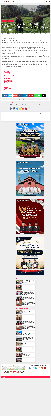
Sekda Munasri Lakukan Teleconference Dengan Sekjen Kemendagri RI (7, 88)
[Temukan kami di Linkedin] (19, 109)
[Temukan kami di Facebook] (30, 368)
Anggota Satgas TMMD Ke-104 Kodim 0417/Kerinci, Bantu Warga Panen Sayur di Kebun (25, 27)
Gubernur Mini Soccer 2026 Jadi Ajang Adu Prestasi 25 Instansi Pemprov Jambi (28, 338)
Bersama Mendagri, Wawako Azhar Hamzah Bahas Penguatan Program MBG (28, 317)
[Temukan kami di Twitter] (16, 109)
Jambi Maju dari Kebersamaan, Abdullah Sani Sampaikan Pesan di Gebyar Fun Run (28, 303)
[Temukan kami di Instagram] (13, 109)
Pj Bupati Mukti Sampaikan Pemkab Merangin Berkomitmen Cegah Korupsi (28, 343)
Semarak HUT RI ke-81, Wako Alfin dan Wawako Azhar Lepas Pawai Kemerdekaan (28, 281)
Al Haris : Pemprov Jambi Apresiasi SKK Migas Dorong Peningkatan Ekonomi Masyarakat (28, 354)
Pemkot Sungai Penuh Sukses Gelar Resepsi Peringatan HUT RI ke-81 (28, 298)
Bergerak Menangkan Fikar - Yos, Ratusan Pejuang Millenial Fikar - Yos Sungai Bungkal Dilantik (28, 360)
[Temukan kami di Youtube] (26, 109)
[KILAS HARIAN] (26, 1)
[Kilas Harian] (13, 372)
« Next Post (6, 113)
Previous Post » (43, 113)
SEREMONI (5, 20)
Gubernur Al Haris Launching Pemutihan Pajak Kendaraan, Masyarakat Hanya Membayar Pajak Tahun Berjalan (27, 287)
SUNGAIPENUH (11, 20)
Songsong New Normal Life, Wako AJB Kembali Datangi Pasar (9, 77)
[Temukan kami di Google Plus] (22, 109)
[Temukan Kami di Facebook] (10, 109)
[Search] (49, 1)
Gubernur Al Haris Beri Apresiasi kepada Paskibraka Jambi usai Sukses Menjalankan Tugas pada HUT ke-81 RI (28, 293)
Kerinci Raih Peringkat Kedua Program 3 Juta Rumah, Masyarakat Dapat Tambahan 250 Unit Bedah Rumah (28, 333)
